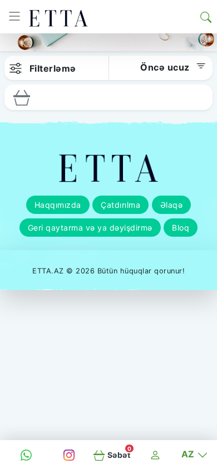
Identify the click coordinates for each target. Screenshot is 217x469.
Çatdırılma (120, 204)
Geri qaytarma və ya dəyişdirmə (90, 227)
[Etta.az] (58, 16)
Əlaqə (171, 204)
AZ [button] (189, 454)
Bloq (180, 227)
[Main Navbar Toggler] (14, 17)
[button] (206, 17)
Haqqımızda (57, 204)
